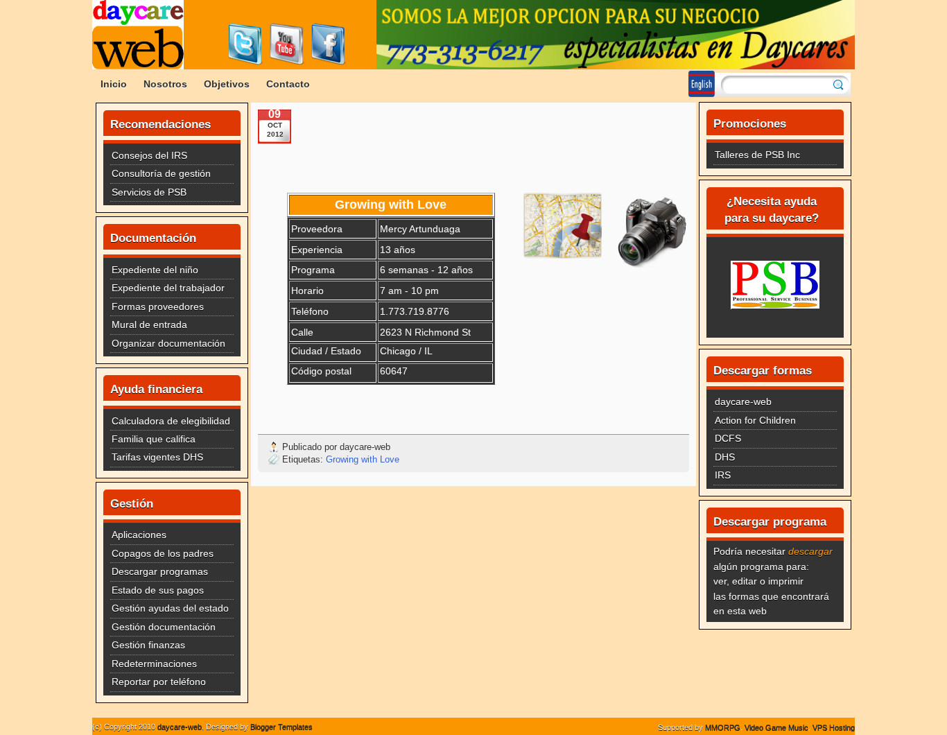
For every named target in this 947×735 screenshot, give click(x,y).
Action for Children (755, 420)
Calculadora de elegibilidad (171, 420)
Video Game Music (776, 727)
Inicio (114, 83)
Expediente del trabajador (168, 287)
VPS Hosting (834, 727)
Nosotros (165, 83)
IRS (723, 475)
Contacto (288, 83)
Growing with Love (362, 459)
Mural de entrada (149, 324)
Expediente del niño (155, 269)
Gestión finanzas (148, 644)
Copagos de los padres (163, 553)
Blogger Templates (281, 727)
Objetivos (227, 83)
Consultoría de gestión (161, 173)
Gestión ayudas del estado (170, 608)
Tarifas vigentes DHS (157, 456)
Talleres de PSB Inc (757, 154)
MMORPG (722, 727)
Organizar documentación (168, 343)
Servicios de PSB (149, 192)
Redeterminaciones (154, 663)
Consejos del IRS (149, 155)
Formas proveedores (158, 306)
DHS (725, 456)
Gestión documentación (164, 626)
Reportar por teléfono (159, 681)
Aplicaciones (139, 534)
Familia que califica (154, 438)
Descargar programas (160, 571)
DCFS (728, 438)
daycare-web (743, 401)
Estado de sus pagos (158, 590)
